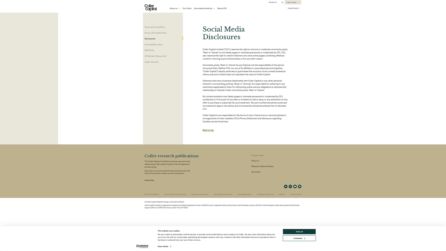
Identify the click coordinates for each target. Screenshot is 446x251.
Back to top (208, 130)
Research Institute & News (262, 166)
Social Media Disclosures (223, 194)
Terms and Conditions (155, 27)
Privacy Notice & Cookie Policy (175, 194)
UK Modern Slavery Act (156, 56)
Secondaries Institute (203, 8)
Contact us (273, 2)
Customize (298, 238)
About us (173, 8)
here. (226, 121)
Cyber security (151, 62)
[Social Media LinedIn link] (285, 186)
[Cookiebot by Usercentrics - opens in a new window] (142, 246)
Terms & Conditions (152, 194)
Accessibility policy (153, 44)
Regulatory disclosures (200, 194)
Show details (163, 246)
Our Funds (187, 8)
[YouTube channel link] (295, 186)
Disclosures (150, 38)
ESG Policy (150, 50)
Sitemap (282, 194)
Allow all (299, 232)
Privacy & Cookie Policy (156, 32)
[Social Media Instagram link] (290, 186)
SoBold (181, 202)
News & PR (221, 8)
